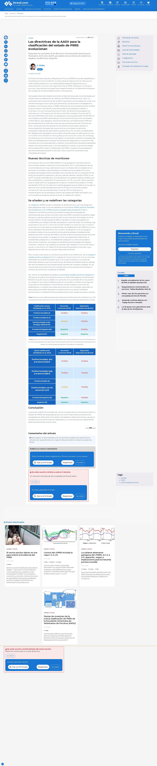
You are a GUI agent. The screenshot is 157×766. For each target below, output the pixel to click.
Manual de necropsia (130, 38)
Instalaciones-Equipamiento (94, 9)
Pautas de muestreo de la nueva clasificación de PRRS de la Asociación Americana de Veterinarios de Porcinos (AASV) (60, 620)
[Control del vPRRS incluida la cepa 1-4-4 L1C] (59, 535)
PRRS (123, 480)
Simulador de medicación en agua (135, 66)
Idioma (91, 37)
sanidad (123, 478)
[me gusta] (6, 80)
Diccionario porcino (129, 62)
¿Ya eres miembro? (134, 253)
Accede (80, 462)
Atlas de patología (129, 54)
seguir (39, 69)
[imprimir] (6, 75)
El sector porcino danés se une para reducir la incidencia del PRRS (22, 555)
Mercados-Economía (33, 9)
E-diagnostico (127, 58)
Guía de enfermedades (131, 50)
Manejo (77, 9)
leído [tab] (126, 275)
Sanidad (19, 9)
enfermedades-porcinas (129, 482)
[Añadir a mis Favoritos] (6, 71)
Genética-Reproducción (63, 9)
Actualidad (9, 9)
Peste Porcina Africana (131, 46)
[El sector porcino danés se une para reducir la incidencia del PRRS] (22, 535)
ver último (35, 482)
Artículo (15, 549)
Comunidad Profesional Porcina (22, 5)
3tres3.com (20, 2)
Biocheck (126, 42)
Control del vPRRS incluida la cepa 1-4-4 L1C (58, 553)
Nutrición (47, 9)
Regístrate (67, 462)
